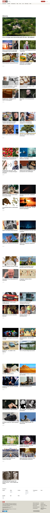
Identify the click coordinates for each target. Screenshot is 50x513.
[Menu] (47, 1)
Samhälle (8, 3)
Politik (3, 497)
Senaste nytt (4, 3)
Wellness (11, 492)
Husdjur (3, 490)
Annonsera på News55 (36, 504)
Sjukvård (11, 491)
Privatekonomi (13, 3)
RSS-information (35, 505)
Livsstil (26, 490)
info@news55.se (7, 509)
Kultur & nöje (26, 492)
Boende (34, 491)
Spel (10, 495)
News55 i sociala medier (44, 505)
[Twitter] (4, 511)
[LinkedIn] (6, 511)
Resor (20, 3)
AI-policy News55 (35, 508)
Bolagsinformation (43, 504)
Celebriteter (26, 491)
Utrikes (3, 498)
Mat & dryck (26, 3)
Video (30, 3)
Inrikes (3, 496)
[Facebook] (3, 511)
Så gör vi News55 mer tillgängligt (43, 508)
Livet (23, 3)
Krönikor (19, 490)
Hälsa (17, 3)
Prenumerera (43, 1)
